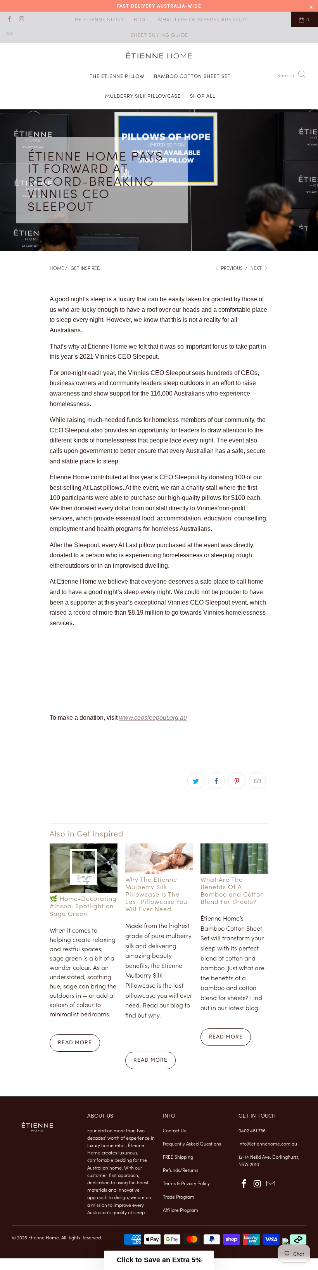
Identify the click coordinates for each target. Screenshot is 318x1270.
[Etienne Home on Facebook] (9, 19)
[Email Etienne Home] (9, 34)
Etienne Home (43, 1237)
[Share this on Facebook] (216, 780)
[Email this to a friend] (257, 780)
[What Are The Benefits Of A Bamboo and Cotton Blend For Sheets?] (234, 858)
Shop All (202, 95)
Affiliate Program (180, 1209)
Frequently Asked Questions (192, 1143)
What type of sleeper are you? (202, 19)
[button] (159, 1260)
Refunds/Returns (180, 1169)
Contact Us (174, 1130)
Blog (141, 19)
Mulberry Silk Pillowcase (143, 95)
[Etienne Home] (159, 56)
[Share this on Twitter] (195, 780)
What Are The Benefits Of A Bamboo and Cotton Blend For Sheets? (232, 890)
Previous (231, 267)
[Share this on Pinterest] (236, 780)
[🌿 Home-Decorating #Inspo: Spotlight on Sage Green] (84, 868)
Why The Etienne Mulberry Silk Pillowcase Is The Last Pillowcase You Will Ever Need (156, 894)
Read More (75, 1042)
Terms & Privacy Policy (186, 1183)
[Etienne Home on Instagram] (21, 19)
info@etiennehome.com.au (267, 1143)
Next (257, 267)
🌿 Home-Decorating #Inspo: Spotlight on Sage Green (83, 905)
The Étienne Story (98, 19)
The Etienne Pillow (117, 75)
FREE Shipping (178, 1156)
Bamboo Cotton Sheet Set (192, 75)
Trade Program (178, 1196)
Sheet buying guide (159, 34)
